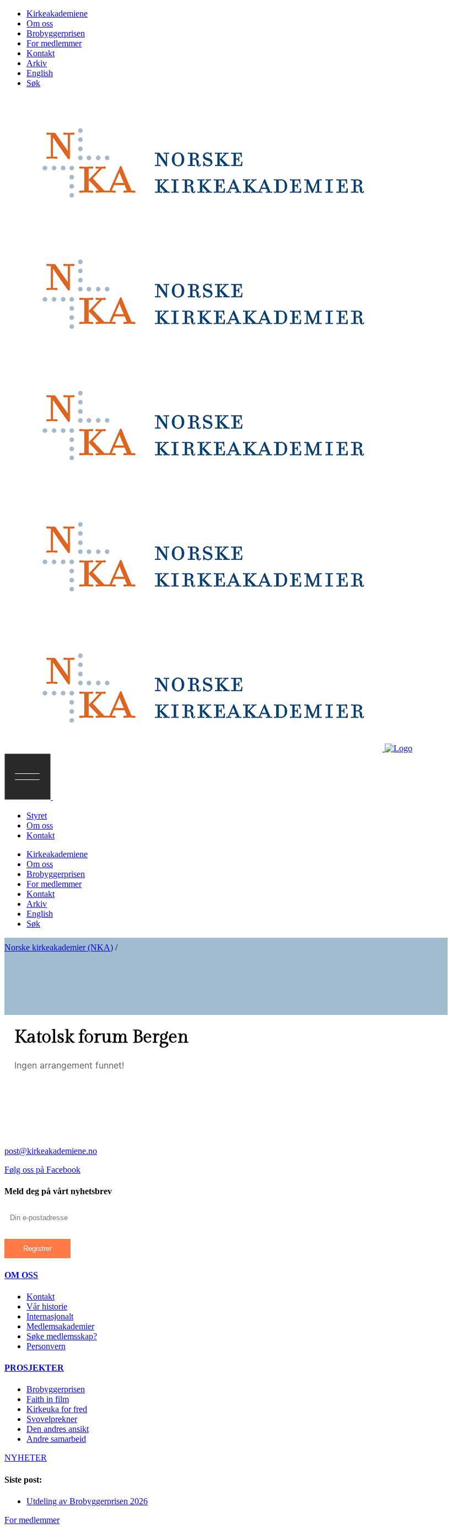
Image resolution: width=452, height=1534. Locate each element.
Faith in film (47, 1399)
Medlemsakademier (60, 1326)
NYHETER (25, 1457)
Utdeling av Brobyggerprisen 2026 (87, 1501)
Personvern (46, 1346)
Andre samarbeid (56, 1439)
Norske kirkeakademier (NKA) (58, 947)
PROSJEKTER (34, 1367)
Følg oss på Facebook (42, 1169)
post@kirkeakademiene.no (50, 1151)
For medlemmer (32, 1520)
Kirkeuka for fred (56, 1409)
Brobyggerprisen (55, 1389)
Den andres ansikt (57, 1429)
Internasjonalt (49, 1316)
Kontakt (40, 1296)
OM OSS (21, 1275)
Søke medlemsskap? (61, 1336)
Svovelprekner (51, 1419)
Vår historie (46, 1306)
